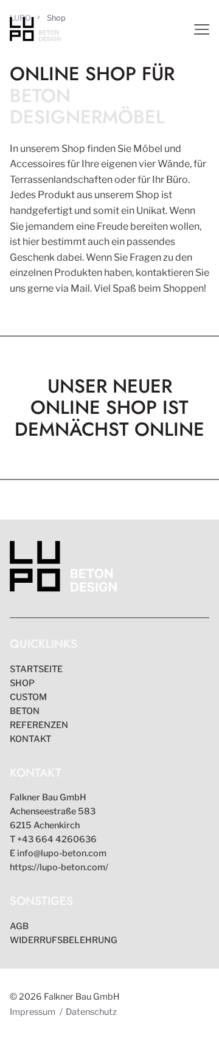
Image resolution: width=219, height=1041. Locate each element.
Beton (25, 711)
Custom (28, 697)
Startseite (36, 669)
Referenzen (39, 725)
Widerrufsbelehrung (63, 940)
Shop (22, 683)
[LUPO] (35, 29)
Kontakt (30, 739)
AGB (19, 926)
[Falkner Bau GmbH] (63, 568)
